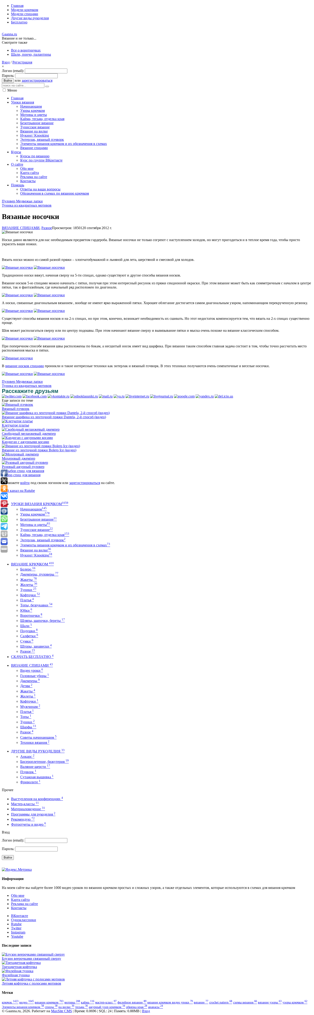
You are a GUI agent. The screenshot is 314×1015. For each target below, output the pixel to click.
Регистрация (22, 62)
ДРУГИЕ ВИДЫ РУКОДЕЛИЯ (38, 751)
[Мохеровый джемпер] (20, 454)
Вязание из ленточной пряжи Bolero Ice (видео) (39, 450)
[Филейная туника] (17, 971)
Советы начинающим (38, 737)
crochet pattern (220, 1002)
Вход (6, 62)
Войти (8, 80)
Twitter (16, 928)
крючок (10, 1002)
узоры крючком (295, 1002)
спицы (51, 1007)
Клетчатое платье (15, 425)
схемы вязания (245, 1002)
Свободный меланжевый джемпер (29, 433)
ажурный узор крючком (107, 1007)
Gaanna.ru (9, 34)
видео (26, 1002)
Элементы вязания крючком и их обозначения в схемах (65, 545)
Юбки (26, 610)
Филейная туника (16, 975)
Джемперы (30, 681)
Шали (26, 626)
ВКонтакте (19, 916)
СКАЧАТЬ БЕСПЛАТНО (32, 657)
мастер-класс (106, 1002)
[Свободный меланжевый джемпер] (31, 429)
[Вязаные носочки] (17, 267)
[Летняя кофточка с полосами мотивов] (33, 979)
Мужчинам (30, 707)
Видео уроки (31, 670)
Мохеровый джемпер (18, 458)
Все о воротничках (26, 50)
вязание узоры (270, 1002)
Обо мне (17, 895)
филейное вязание (131, 1002)
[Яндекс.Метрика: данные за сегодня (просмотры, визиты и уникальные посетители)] (17, 870)
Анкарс (27, 756)
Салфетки (29, 636)
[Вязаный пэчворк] (17, 405)
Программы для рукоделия (33, 814)
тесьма (81, 1007)
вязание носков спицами (24, 366)
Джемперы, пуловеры (39, 574)
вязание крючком (49, 1002)
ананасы (155, 1007)
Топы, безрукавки (36, 605)
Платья (27, 600)
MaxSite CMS (61, 1011)
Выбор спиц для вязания (21, 475)
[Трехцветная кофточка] (21, 963)
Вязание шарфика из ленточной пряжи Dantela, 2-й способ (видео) (54, 417)
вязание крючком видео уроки (170, 1002)
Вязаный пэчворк (15, 409)
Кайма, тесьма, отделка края (44, 535)
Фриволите (30, 782)
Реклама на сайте (24, 904)
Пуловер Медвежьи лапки (22, 201)
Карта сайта (20, 900)
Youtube (17, 936)
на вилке (66, 1007)
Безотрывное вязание (38, 519)
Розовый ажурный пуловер (23, 467)
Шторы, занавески (36, 646)
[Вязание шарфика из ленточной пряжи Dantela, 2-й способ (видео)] (56, 413)
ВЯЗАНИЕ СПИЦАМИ (21, 228)
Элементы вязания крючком (23, 1007)
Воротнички (31, 615)
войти (25, 483)
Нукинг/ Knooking (36, 555)
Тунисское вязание (36, 530)
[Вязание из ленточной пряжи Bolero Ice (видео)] (41, 446)
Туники (28, 590)
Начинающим (33, 509)
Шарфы (28, 727)
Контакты (18, 908)
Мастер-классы (25, 804)
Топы (25, 717)
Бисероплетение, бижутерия (44, 762)
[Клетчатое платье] (17, 421)
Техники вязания (34, 742)
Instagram (18, 932)
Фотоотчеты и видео (28, 824)
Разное (46, 228)
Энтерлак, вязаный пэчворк (43, 540)
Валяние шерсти (35, 767)
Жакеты (28, 580)
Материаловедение (28, 809)
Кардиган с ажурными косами (25, 442)
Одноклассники (23, 920)
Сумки (26, 641)
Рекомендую (23, 819)
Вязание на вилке (35, 550)
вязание (201, 1002)
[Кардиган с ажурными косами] (27, 438)
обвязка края (136, 1007)
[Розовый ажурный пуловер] (25, 462)
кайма (87, 1002)
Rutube (16, 924)
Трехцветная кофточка (19, 967)
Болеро (27, 569)
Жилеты (28, 585)
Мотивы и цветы (35, 525)
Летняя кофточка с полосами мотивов (31, 983)
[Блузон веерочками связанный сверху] (33, 954)
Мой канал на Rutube (18, 491)
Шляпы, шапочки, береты (42, 621)
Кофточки (30, 595)
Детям (26, 686)
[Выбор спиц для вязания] (23, 471)
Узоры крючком (35, 514)
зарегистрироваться (37, 80)
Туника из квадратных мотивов (26, 205)
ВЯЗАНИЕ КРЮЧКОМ (32, 564)
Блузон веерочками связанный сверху (31, 958)
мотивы (72, 1002)
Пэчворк (28, 772)
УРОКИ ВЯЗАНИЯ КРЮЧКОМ (39, 504)
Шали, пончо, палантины (31, 54)
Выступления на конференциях (37, 799)
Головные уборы (34, 676)
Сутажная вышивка (37, 777)
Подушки (29, 631)
